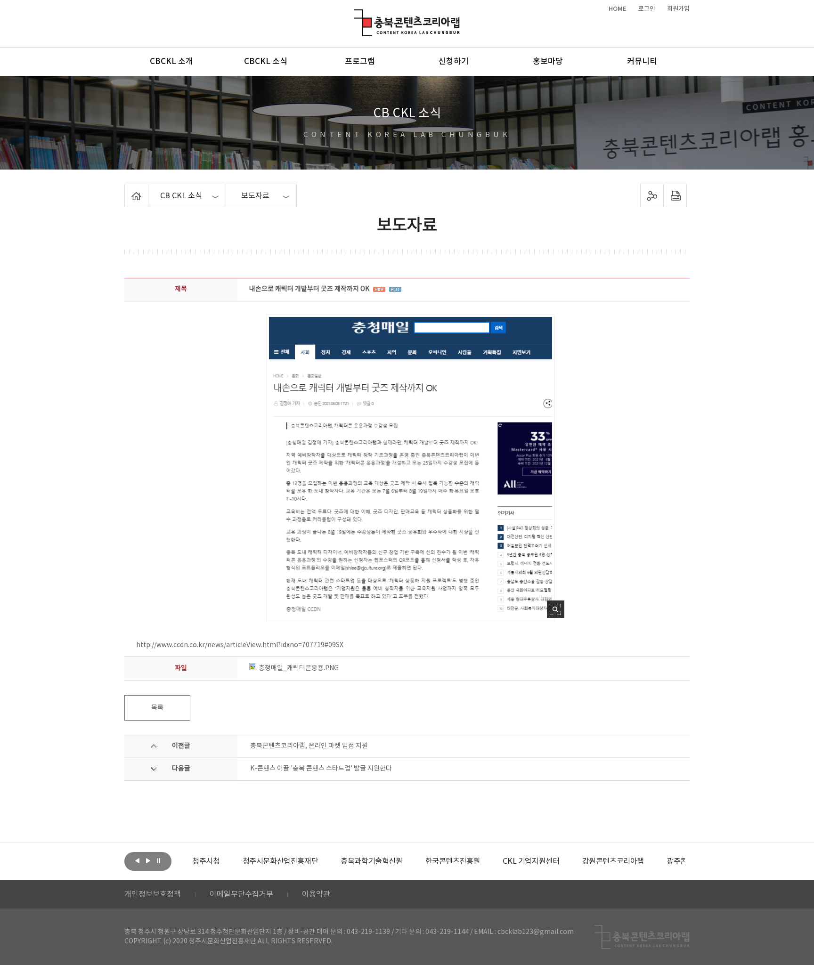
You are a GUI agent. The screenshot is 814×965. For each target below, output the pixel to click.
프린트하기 (675, 195)
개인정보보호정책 (152, 894)
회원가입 (678, 9)
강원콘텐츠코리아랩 (613, 861)
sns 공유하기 (652, 195)
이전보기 (137, 860)
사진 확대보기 (556, 609)
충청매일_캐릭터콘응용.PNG (299, 668)
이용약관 (316, 894)
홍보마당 (548, 61)
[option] (206, 861)
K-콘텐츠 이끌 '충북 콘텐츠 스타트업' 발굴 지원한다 (321, 768)
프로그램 (360, 61)
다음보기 (148, 860)
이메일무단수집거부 (241, 894)
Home (127, 189)
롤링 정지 (158, 860)
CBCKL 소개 (171, 61)
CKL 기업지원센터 (531, 861)
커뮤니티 (642, 61)
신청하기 (454, 61)
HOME (618, 9)
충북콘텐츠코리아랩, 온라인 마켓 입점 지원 (309, 746)
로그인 (646, 9)
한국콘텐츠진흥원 (452, 861)
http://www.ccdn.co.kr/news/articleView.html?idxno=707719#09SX (239, 645)
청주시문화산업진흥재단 (280, 861)
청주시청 (206, 861)
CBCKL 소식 (265, 61)
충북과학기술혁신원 (371, 861)
